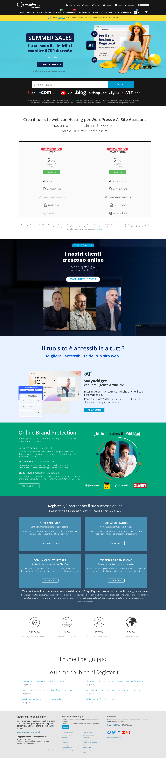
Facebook (109, 732)
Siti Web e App (84, 12)
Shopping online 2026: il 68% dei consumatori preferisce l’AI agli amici (115, 681)
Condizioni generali (67, 732)
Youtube (123, 732)
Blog (70, 5)
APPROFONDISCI (29, 486)
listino (103, 103)
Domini (20, 12)
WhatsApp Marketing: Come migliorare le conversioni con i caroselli (114, 690)
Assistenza (65, 737)
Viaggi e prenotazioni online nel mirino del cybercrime (44, 699)
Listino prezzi (65, 742)
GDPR (95, 12)
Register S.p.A (35, 740)
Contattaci (65, 740)
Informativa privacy (67, 735)
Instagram (128, 732)
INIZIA (65, 727)
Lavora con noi (87, 740)
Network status (87, 747)
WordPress (70, 12)
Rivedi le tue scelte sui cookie (115, 737)
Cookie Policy (86, 737)
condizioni (63, 71)
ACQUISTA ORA (51, 172)
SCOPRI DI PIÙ (50, 580)
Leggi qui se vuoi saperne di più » (29, 732)
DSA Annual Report (88, 735)
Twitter (114, 732)
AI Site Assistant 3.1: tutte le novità (100, 699)
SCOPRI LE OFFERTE (50, 64)
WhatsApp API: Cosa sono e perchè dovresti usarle (43, 681)
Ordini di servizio (87, 732)
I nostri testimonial (67, 747)
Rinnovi (120, 5)
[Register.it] (28, 5)
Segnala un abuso (88, 745)
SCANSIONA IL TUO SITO (50, 543)
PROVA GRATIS (116, 543)
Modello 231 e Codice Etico (90, 742)
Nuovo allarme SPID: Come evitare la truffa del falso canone (47, 690)
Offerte (87, 5)
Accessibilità (106, 12)
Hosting (59, 12)
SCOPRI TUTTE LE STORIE (83, 279)
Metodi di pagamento (68, 745)
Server (30, 12)
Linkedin (118, 732)
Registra (61, 17)
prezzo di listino (99, 225)
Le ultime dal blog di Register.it (83, 672)
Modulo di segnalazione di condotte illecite (92, 751)
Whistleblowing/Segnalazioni (69, 750)
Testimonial (77, 5)
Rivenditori (109, 5)
